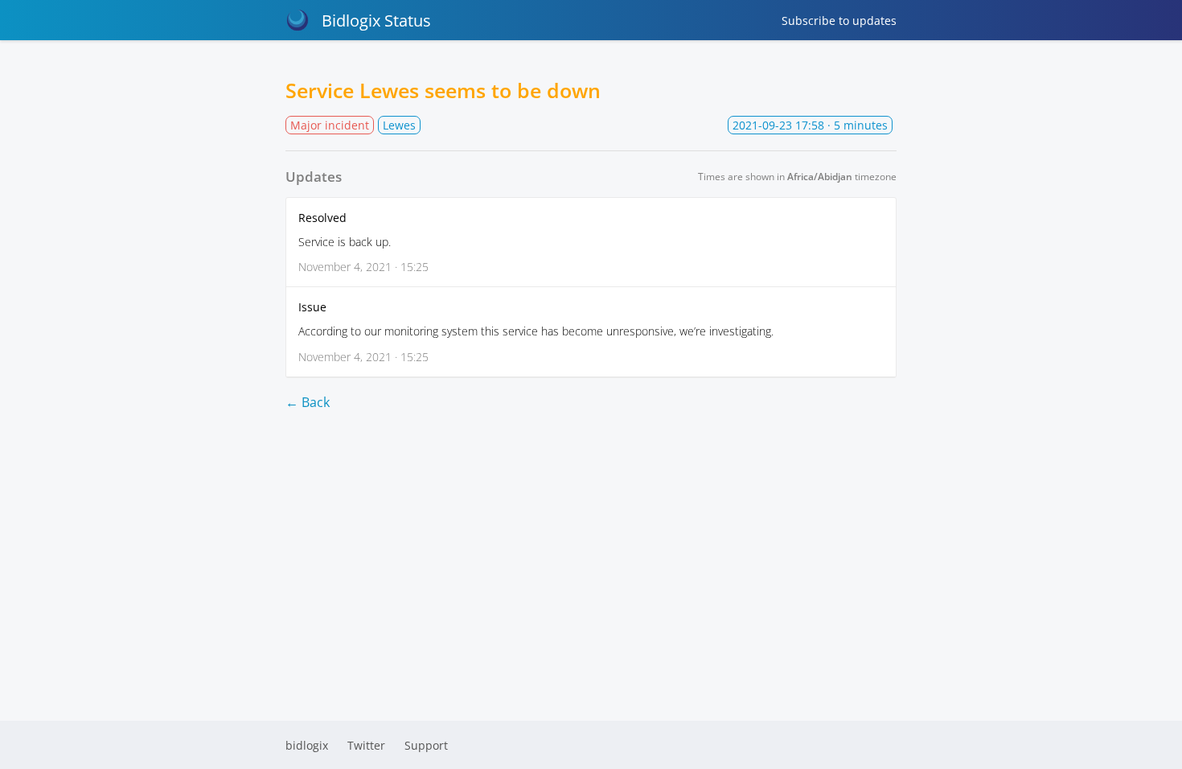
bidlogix (306, 745)
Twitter (366, 745)
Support (426, 745)
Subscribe (839, 20)
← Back (307, 402)
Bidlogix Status (376, 20)
